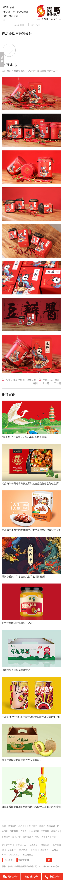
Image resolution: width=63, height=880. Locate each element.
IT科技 (34, 849)
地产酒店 (23, 849)
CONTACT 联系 (10, 16)
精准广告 (55, 831)
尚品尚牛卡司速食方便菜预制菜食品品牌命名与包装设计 (31, 483)
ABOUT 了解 (9, 11)
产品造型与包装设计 (17, 34)
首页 (4, 825)
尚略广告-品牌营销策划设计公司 (23, 866)
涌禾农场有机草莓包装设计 (16, 670)
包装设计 (51, 825)
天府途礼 (54, 379)
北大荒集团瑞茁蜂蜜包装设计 (17, 623)
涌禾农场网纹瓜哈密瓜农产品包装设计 (22, 760)
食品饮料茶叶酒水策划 (24, 379)
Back (16, 24)
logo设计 (33, 825)
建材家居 (44, 849)
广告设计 (24, 831)
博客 (43, 836)
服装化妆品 (21, 844)
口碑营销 (6, 836)
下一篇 (57, 383)
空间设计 (45, 831)
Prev (32, 24)
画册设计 (14, 831)
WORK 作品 (8, 7)
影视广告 (16, 836)
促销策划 (35, 831)
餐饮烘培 (45, 844)
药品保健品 (28, 854)
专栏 (37, 836)
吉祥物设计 (28, 836)
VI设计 (42, 825)
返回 (35, 383)
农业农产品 (7, 844)
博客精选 (52, 836)
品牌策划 (12, 825)
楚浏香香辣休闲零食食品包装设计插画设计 (24, 576)
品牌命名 (22, 825)
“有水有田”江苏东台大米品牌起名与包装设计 (25, 437)
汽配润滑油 (14, 854)
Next (38, 24)
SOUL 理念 (22, 11)
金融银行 (12, 849)
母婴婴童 (33, 844)
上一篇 (45, 383)
